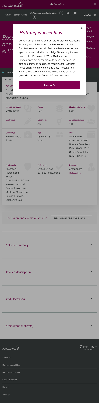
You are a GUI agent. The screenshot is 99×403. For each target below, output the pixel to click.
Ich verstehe (49, 85)
